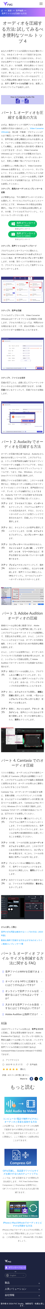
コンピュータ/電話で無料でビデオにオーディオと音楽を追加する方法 (20, 1120)
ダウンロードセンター (17, 1268)
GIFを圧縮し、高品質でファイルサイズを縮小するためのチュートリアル (21, 1172)
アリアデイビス (12, 1060)
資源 (10, 11)
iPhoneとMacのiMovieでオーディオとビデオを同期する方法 (22, 1224)
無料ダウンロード (26, 224)
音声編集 (20, 11)
